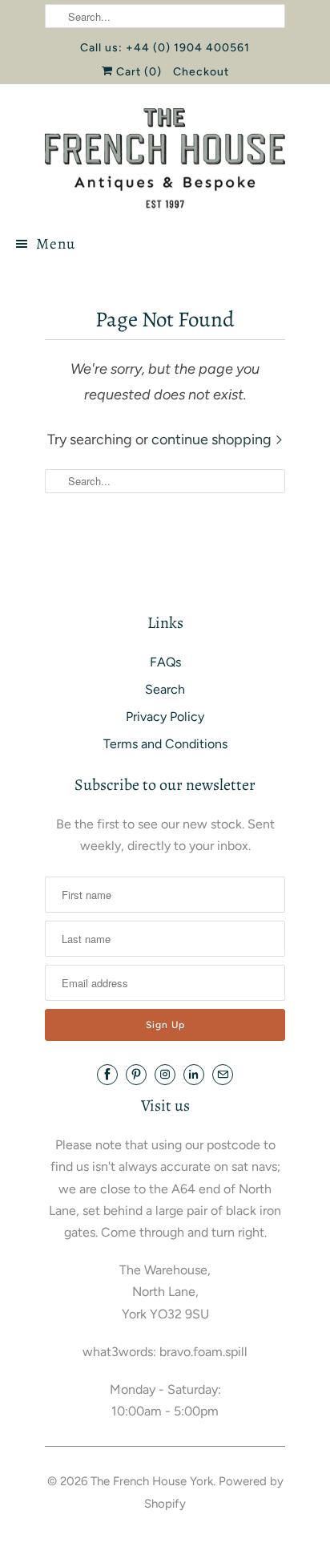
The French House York (152, 1481)
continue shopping (213, 439)
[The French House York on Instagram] (165, 1074)
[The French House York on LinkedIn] (193, 1074)
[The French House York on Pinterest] (136, 1074)
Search (165, 689)
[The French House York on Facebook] (107, 1074)
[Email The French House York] (222, 1074)
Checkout (201, 72)
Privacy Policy (165, 716)
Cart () (137, 72)
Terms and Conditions (165, 743)
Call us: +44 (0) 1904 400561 (165, 48)
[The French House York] (165, 158)
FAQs (165, 662)
